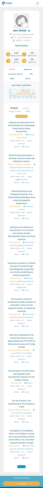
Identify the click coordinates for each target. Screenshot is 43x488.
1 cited (26, 254)
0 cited (26, 147)
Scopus (14, 107)
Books (12, 79)
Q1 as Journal (17, 278)
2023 (17, 362)
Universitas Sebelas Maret (23, 34)
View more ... (21, 466)
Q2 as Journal (16, 206)
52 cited (26, 392)
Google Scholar (15, 111)
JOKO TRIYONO (20, 30)
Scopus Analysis (21, 116)
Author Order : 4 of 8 (17, 213)
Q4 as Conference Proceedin (20, 350)
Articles (12, 69)
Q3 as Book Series (16, 135)
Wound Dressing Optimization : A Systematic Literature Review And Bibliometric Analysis (21, 158)
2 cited (26, 422)
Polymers (29, 383)
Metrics (28, 79)
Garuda (26, 108)
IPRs (31, 74)
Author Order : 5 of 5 (17, 141)
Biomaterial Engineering (21, 45)
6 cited (26, 458)
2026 (17, 147)
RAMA (28, 111)
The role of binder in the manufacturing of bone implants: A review (21, 404)
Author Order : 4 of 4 (17, 284)
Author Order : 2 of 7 (17, 320)
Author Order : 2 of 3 (17, 356)
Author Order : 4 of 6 (17, 416)
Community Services (15, 74)
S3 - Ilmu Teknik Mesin (22, 37)
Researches (28, 69)
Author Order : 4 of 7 (17, 248)
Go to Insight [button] (21, 484)
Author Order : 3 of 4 (17, 177)
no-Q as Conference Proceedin (20, 165)
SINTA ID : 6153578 (22, 40)
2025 (17, 219)
